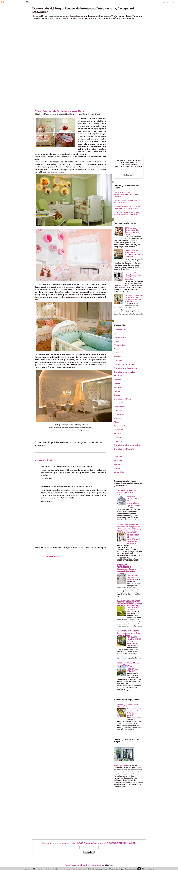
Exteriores (119, 414)
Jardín (117, 383)
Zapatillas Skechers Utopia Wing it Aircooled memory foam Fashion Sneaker (134, 501)
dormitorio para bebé (62, 284)
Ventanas (118, 464)
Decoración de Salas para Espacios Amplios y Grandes (134, 253)
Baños (117, 391)
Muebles (118, 376)
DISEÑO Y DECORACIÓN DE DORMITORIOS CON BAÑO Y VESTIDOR (133, 538)
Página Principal (73, 547)
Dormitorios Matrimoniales (127, 445)
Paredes (117, 356)
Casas (117, 395)
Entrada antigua (96, 547)
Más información (148, 869)
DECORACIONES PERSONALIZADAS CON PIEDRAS (126, 194)
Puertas (117, 433)
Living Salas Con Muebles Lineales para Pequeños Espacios (133, 276)
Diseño (117, 353)
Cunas (117, 468)
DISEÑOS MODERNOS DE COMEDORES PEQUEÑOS (127, 213)
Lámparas (118, 430)
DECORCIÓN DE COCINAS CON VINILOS (134, 577)
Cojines (117, 418)
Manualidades (120, 345)
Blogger (108, 865)
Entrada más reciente (48, 547)
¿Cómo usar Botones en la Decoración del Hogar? (132, 231)
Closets (117, 437)
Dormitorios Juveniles (124, 372)
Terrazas (118, 387)
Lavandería (119, 472)
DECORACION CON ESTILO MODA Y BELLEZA (126, 492)
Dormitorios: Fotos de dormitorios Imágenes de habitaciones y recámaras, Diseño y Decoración (129, 528)
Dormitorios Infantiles (124, 364)
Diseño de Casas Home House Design (128, 664)
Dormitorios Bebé (91, 114)
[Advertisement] (52, 60)
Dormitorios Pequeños (125, 449)
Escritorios (119, 453)
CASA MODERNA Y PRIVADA (132, 669)
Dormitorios (75, 114)
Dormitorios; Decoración (125, 368)
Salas (116, 341)
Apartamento (120, 426)
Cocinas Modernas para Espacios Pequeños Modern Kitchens (134, 298)
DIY (115, 333)
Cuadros (118, 441)
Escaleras (118, 403)
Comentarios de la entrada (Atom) (77, 556)
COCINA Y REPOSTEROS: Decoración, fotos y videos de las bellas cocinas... (126, 569)
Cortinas (118, 410)
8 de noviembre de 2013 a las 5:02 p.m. (71, 466)
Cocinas (118, 360)
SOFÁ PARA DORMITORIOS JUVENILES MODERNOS (127, 207)
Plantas (117, 380)
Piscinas (118, 460)
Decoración (62, 114)
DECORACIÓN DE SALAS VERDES (133, 609)
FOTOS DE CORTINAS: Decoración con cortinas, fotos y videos (128, 633)
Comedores (119, 406)
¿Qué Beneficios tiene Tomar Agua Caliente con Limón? (134, 712)
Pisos (116, 422)
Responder (46, 479)
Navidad (117, 349)
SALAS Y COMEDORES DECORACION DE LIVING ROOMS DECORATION (129, 603)
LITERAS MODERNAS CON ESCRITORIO (127, 201)
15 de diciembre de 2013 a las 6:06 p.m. (72, 486)
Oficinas (118, 457)
